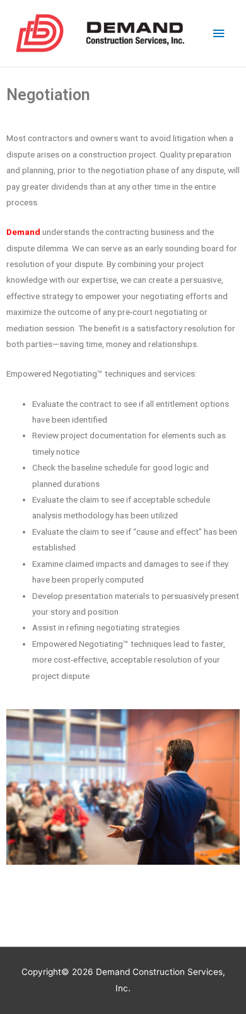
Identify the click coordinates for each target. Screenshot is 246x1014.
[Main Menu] (218, 33)
